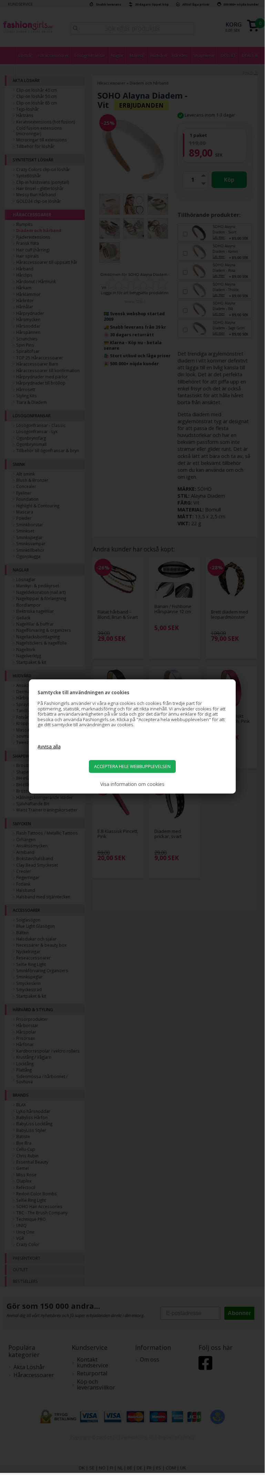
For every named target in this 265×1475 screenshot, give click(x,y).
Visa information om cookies (132, 784)
